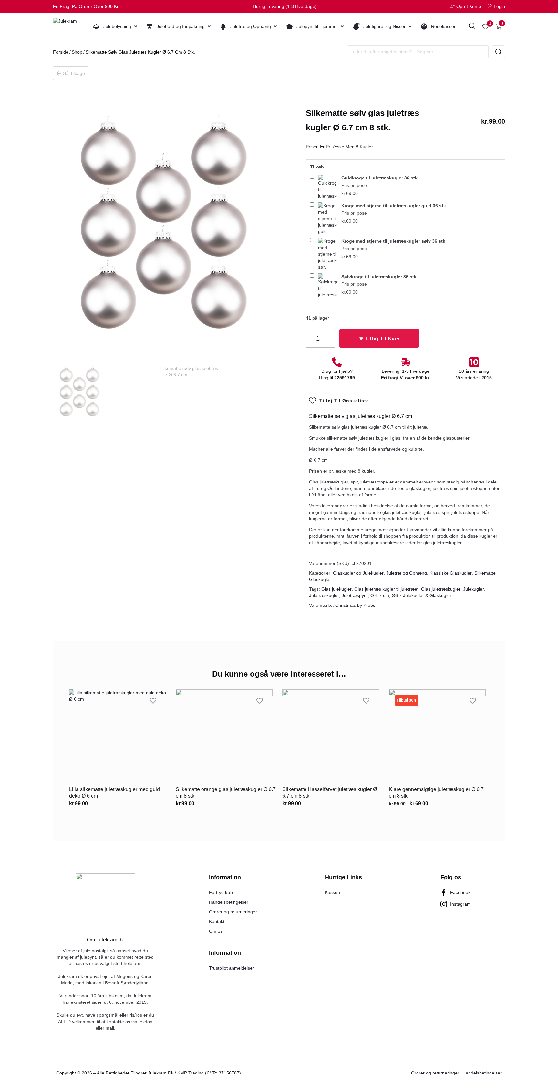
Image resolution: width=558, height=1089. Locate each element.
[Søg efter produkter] (472, 26)
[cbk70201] (163, 225)
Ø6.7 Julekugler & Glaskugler (421, 595)
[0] (485, 27)
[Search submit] (498, 51)
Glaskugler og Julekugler (358, 572)
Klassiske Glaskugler (450, 572)
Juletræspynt (355, 595)
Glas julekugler (336, 589)
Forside (60, 52)
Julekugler (473, 589)
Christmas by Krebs (355, 605)
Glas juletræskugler (440, 589)
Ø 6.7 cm (379, 595)
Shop (77, 52)
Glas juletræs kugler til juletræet (386, 589)
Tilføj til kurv (382, 338)
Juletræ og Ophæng (406, 572)
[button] (115, 26)
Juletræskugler (324, 595)
